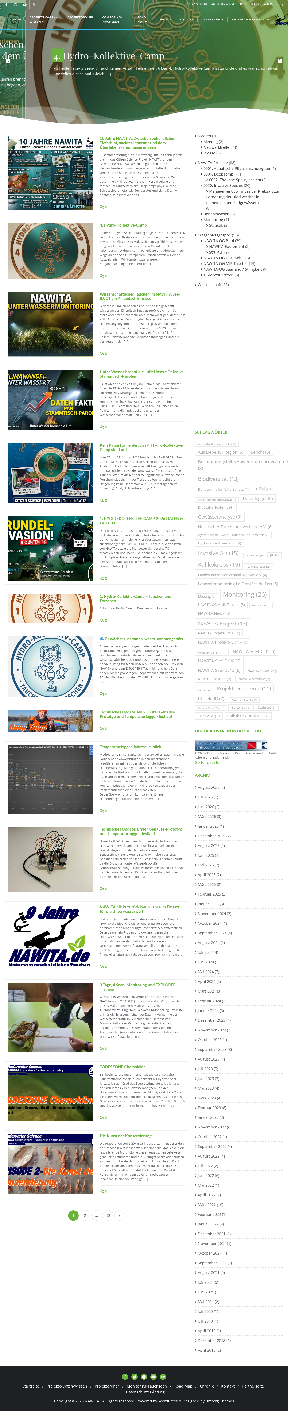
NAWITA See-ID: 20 (263, 671)
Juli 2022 (205, 1165)
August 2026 (208, 787)
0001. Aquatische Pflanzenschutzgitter (237, 168)
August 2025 (208, 845)
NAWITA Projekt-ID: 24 (211, 652)
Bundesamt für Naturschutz (223, 489)
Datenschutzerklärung (145, 1391)
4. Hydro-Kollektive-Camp (123, 225)
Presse (209, 152)
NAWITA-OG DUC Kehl (222, 257)
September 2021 (212, 1262)
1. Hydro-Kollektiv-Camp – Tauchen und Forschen (135, 598)
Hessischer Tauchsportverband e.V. (235, 527)
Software (240, 707)
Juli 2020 (205, 1311)
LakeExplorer (258, 567)
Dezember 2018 (211, 1340)
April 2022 (206, 1194)
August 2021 (208, 1272)
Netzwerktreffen (217, 147)
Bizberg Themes (220, 1401)
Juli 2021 (205, 1282)
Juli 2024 (205, 952)
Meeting (210, 141)
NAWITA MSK (260, 605)
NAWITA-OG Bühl (218, 240)
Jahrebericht (254, 555)
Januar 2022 (208, 1224)
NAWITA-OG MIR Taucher (225, 263)
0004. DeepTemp (218, 174)
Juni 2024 (206, 962)
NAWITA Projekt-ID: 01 (219, 633)
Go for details (207, 762)
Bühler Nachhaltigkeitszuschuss (217, 499)
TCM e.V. (209, 716)
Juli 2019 (205, 1321)
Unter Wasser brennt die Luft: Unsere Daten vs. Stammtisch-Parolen (142, 373)
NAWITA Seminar (254, 679)
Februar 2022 (209, 1214)
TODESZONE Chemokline (123, 1066)
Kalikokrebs (219, 564)
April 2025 (206, 874)
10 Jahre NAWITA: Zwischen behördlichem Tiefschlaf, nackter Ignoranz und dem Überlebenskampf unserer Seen (138, 143)
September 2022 (212, 1146)
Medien (204, 135)
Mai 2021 (206, 1301)
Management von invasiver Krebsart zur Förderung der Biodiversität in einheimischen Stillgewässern (243, 197)
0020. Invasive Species (223, 185)
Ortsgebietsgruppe (214, 235)
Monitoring (213, 219)
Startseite (30, 1386)
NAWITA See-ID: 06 (219, 661)
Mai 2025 (206, 864)
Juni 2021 (206, 1291)
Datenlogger (258, 498)
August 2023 (208, 1059)
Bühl (263, 489)
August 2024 (208, 942)
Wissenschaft (209, 284)
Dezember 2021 (211, 1233)
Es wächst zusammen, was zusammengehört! (144, 638)
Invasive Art (218, 553)
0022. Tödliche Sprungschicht (235, 179)
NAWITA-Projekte (213, 162)
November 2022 (212, 1127)
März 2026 (207, 816)
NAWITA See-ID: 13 (219, 670)
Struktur (216, 252)
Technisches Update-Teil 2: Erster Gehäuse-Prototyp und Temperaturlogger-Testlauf (138, 714)
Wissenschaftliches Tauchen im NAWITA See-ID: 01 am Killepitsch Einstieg (140, 296)
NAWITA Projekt (222, 623)
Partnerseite (253, 1386)
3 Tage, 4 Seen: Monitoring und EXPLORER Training (138, 987)
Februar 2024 (209, 1000)
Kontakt (228, 1386)
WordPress (168, 1401)
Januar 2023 (208, 1117)
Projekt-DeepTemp (244, 688)
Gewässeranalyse (219, 516)
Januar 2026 (208, 826)
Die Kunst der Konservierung (126, 1135)
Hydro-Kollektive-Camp (219, 543)
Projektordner (107, 1386)
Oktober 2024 (210, 923)
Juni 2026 (206, 806)
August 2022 (208, 1156)
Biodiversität (218, 478)
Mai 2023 (206, 1088)
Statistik (216, 225)
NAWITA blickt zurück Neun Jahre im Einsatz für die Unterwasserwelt (140, 909)
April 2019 (206, 1330)
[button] (280, 61)
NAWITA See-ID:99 (214, 679)
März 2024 (207, 991)
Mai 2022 (206, 1185)
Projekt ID (211, 698)
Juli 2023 (205, 1068)
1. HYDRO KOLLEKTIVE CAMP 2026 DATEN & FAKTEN (141, 520)
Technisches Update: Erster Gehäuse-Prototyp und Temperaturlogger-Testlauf (141, 831)
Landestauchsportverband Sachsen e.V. (232, 574)
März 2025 (207, 884)
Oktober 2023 (210, 1039)
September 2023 (212, 1049)
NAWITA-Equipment (226, 246)
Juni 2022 (206, 1175)
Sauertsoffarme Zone (211, 708)
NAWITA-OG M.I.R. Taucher (221, 604)
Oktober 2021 (210, 1253)
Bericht (260, 452)
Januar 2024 (208, 1010)
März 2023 (207, 1097)
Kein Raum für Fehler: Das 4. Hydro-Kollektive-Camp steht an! (142, 447)
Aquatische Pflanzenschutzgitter (217, 444)
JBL (274, 555)
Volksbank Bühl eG (247, 716)
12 (108, 1215)
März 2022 (207, 1204)
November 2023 (212, 1029)
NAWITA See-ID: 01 (254, 651)
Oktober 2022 (210, 1136)
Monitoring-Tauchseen (147, 1386)
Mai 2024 (206, 971)
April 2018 (206, 1350)
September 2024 (212, 932)
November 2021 (212, 1243)
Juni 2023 (206, 1078)
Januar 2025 (208, 903)
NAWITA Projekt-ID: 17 (222, 642)
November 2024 (212, 913)
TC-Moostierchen (218, 274)
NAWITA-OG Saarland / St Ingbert (232, 269)
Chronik (207, 1386)
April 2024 (206, 981)
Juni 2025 (206, 855)
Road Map (183, 1386)
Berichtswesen (216, 213)
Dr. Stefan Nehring (215, 507)
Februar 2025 (209, 894)
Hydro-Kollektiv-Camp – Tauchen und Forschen (233, 535)
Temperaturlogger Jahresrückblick (130, 746)
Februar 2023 (209, 1107)
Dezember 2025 (211, 835)
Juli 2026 (205, 797)
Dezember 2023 (211, 1020)
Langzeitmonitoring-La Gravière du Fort (238, 583)
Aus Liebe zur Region (220, 452)
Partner (204, 690)
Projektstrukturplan (244, 700)
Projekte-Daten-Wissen (67, 1386)
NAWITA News (214, 613)
